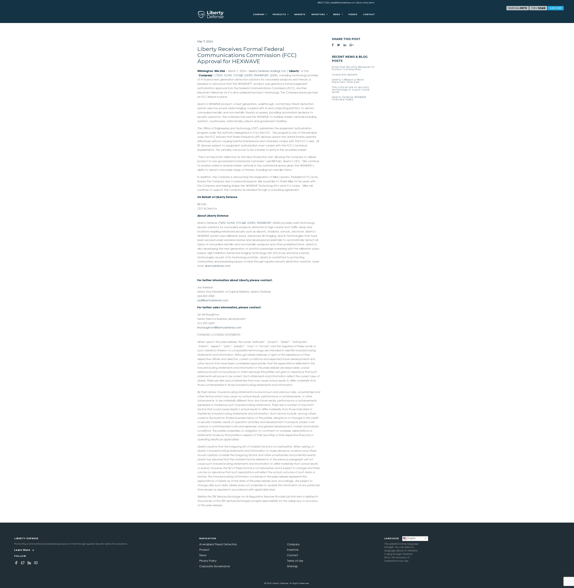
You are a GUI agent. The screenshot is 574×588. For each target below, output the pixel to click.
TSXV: (538, 8)
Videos (352, 14)
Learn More (22, 550)
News (336, 14)
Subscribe (555, 8)
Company (258, 14)
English (411, 538)
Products (279, 14)
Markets (300, 14)
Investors (318, 14)
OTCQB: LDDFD (243, 75)
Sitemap (292, 566)
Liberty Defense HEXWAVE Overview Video (349, 98)
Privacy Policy (207, 561)
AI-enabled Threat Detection (218, 544)
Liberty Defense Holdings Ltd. (267, 71)
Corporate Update (345, 75)
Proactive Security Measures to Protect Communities (353, 68)
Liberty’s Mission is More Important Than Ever (348, 81)
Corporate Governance (214, 566)
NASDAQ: (517, 8)
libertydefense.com (217, 266)
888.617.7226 (323, 3)
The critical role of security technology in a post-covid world (350, 89)
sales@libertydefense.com (343, 3)
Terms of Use (295, 561)
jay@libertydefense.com (212, 300)
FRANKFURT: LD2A (265, 75)
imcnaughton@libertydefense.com (219, 328)
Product (204, 550)
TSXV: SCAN (224, 75)
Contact (369, 14)
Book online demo (365, 3)
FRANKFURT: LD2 (267, 223)
